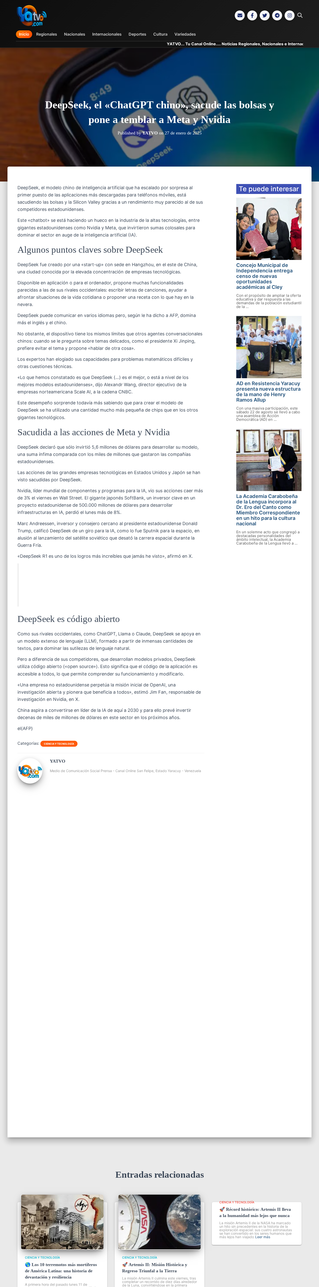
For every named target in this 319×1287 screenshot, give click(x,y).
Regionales (46, 34)
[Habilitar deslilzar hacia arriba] (309, 1277)
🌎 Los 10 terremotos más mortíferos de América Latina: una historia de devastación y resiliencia (61, 1271)
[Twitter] (265, 15)
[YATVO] (29, 781)
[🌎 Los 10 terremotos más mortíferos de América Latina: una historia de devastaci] (62, 1247)
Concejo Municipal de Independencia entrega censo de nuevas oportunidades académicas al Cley (264, 276)
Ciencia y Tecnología (59, 743)
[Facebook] (252, 15)
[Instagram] (290, 15)
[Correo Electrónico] (240, 15)
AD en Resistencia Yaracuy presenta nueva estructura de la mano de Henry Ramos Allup (268, 392)
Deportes (137, 34)
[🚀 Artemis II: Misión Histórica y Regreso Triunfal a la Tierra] (159, 1247)
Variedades (185, 34)
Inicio (24, 34)
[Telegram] (277, 15)
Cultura (160, 34)
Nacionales (74, 34)
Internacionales (107, 34)
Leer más (262, 1237)
